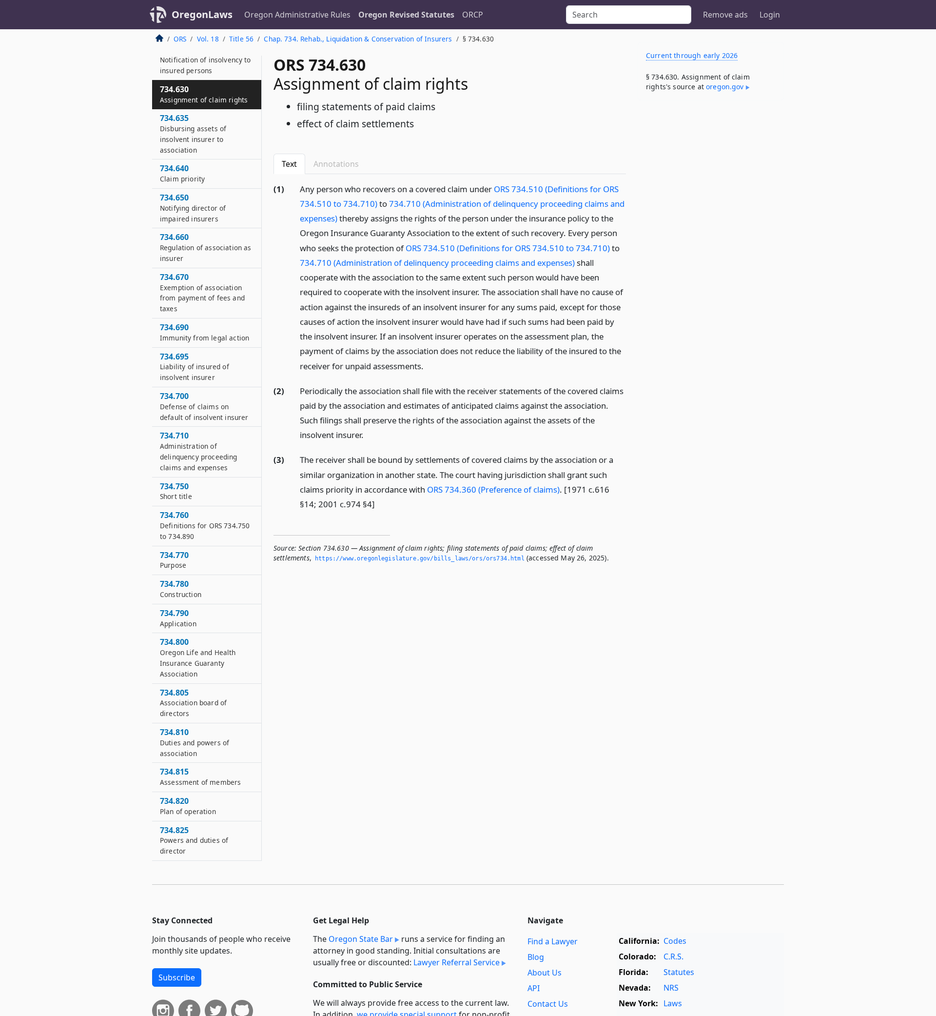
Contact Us (547, 1003)
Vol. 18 (208, 38)
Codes (674, 941)
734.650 (193, 207)
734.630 (204, 94)
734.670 (202, 292)
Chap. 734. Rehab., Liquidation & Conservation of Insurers (358, 38)
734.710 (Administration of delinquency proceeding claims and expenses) (437, 262)
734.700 (204, 406)
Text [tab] (289, 164)
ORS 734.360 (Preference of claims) (493, 489)
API (533, 988)
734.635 (193, 133)
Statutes (678, 972)
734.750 (176, 491)
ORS (180, 38)
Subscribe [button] (176, 977)
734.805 (193, 702)
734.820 (188, 806)
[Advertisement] (711, 260)
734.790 (178, 618)
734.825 (194, 840)
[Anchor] (429, 365)
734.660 (205, 247)
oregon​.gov (725, 86)
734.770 (174, 560)
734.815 (200, 776)
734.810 (194, 742)
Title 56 (241, 38)
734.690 (204, 332)
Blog (535, 957)
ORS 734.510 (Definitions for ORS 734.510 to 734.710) (508, 248)
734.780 (180, 588)
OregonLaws (202, 14)
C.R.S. (673, 956)
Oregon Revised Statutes (406, 14)
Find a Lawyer (552, 941)
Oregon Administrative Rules (297, 14)
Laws (672, 1003)
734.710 (198, 451)
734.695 (194, 366)
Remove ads (725, 14)
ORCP (472, 14)
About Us (544, 972)
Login (770, 14)
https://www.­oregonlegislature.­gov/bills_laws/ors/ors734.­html (420, 558)
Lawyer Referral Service (456, 962)
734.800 (198, 657)
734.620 (205, 59)
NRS (671, 987)
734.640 (182, 173)
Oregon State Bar (361, 939)
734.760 (205, 525)
